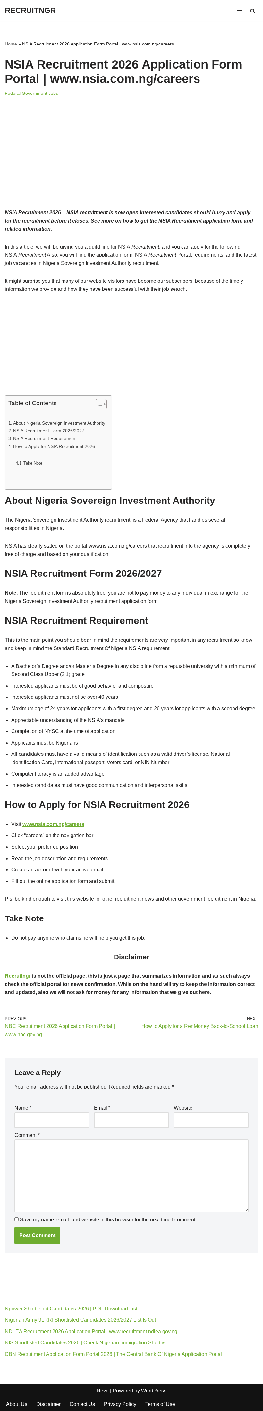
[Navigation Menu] (239, 10)
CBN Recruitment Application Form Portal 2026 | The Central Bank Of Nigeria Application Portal (113, 1354)
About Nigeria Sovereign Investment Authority (59, 423)
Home (11, 43)
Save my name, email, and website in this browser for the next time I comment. (108, 1219)
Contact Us (82, 1404)
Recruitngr (18, 976)
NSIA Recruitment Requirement (45, 438)
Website (183, 1108)
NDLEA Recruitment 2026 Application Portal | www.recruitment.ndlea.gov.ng (91, 1331)
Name (22, 1108)
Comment (27, 1135)
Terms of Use (160, 1404)
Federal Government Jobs (31, 93)
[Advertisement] (131, 161)
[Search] (252, 10)
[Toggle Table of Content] (98, 404)
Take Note (32, 463)
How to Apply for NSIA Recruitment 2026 (54, 446)
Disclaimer (48, 1404)
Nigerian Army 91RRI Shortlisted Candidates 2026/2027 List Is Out (80, 1320)
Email (102, 1108)
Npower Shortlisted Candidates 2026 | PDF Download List (71, 1308)
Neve (103, 1390)
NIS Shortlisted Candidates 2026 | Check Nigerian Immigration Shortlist (86, 1342)
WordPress (153, 1390)
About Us (16, 1404)
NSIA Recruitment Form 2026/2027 (48, 430)
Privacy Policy (120, 1404)
